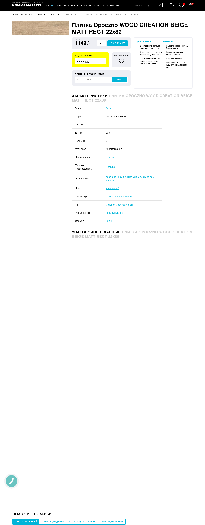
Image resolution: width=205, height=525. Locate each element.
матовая (110, 204)
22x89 (109, 221)
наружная (122, 176)
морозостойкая (124, 204)
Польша (110, 167)
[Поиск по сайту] (160, 5)
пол (130, 176)
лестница (111, 176)
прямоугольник (114, 212)
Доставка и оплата (92, 5)
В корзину (117, 43)
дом (152, 176)
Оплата (168, 41)
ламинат (127, 196)
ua (47, 5)
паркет (109, 196)
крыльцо (110, 180)
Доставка (144, 41)
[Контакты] (172, 5)
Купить (120, 80)
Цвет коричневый (26, 521)
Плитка (110, 157)
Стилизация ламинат (82, 521)
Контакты (113, 5)
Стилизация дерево (53, 521)
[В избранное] (121, 61)
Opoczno (110, 108)
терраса (144, 176)
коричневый (112, 188)
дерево (118, 196)
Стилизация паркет (111, 521)
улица (136, 176)
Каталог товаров (67, 5)
